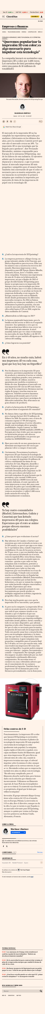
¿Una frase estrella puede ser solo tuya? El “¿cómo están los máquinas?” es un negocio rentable (22, 975)
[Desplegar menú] (3, 16)
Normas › (40, 852)
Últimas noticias (8, 948)
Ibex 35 (5, 12)
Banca (4, 32)
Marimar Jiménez (22, 113)
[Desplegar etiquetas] (41, 862)
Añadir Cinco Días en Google (13, 127)
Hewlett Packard (17, 863)
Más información (6, 872)
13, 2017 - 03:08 (25, 116)
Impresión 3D (6, 863)
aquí (32, 876)
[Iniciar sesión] (41, 17)
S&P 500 (18, 12)
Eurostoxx (11, 995)
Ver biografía (16, 832)
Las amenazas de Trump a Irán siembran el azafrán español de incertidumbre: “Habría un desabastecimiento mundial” (20, 954)
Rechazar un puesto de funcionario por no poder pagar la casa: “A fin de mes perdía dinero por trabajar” (22, 969)
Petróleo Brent (34, 12)
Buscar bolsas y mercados (12, 985)
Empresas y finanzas (15, 26)
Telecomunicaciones (14, 32)
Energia (24, 32)
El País (40, 21)
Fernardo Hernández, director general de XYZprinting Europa (21, 38)
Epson (26, 863)
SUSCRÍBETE (35, 16)
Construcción (32, 32)
